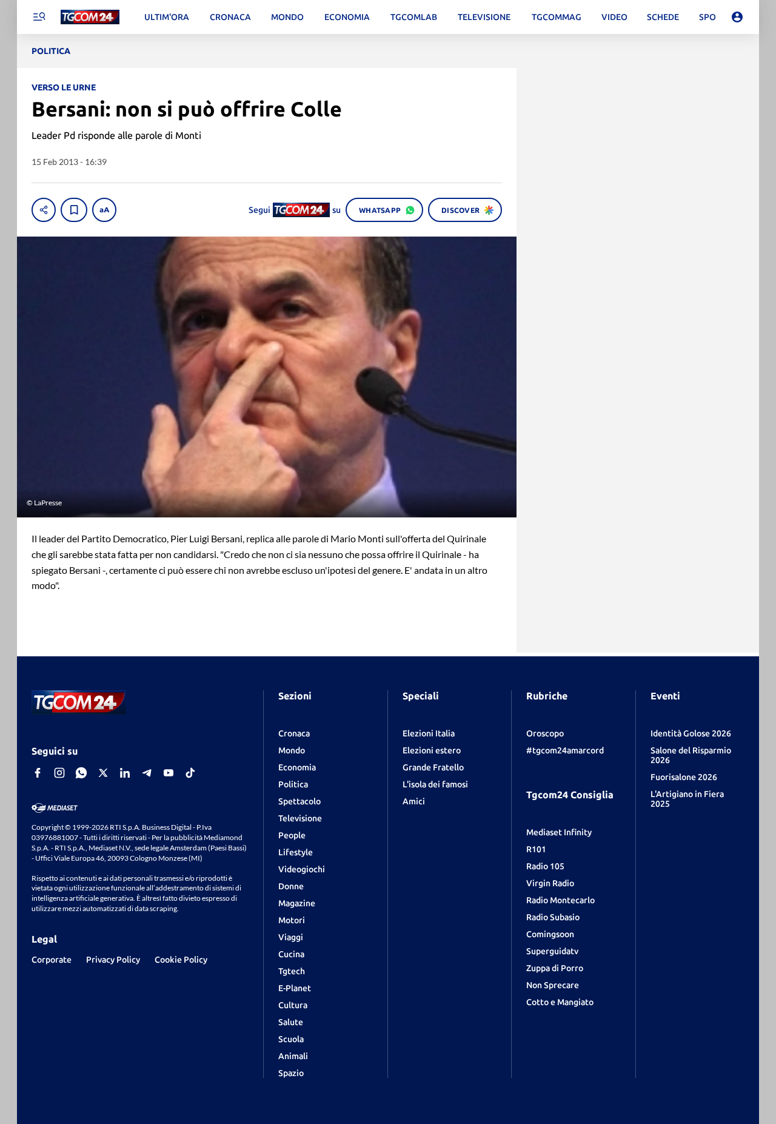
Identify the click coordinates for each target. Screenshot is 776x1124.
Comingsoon (550, 934)
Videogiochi (301, 869)
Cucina (291, 954)
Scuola (291, 1039)
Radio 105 (545, 866)
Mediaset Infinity (559, 832)
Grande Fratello (433, 767)
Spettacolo (299, 801)
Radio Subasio (553, 917)
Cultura (292, 1005)
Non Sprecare (552, 985)
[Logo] (90, 17)
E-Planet (294, 988)
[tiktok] (190, 773)
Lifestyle (295, 852)
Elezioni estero (432, 750)
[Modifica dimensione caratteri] (104, 210)
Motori (291, 920)
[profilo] (737, 17)
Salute (290, 1022)
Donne (291, 886)
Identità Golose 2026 (691, 733)
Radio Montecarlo (560, 900)
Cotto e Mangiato (560, 1002)
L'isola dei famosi (435, 784)
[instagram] (59, 773)
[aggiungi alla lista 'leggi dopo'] (74, 210)
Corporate (52, 959)
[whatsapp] (81, 773)
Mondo (291, 750)
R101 (536, 849)
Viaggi (290, 937)
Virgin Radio (550, 883)
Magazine (296, 903)
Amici (414, 801)
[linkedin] (125, 773)
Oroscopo (545, 733)
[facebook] (38, 773)
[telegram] (147, 773)
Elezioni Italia (429, 733)
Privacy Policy (113, 959)
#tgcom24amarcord (565, 750)
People (292, 835)
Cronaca (294, 733)
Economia (297, 767)
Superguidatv (552, 951)
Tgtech (291, 971)
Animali (293, 1056)
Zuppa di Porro (554, 968)
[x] (103, 773)
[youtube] (168, 773)
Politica (293, 784)
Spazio (291, 1073)
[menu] (39, 17)
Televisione (300, 818)
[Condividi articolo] (44, 210)
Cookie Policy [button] (181, 959)
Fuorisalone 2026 (684, 777)
